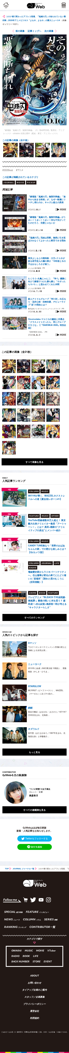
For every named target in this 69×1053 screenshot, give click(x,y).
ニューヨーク (35, 664)
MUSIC (29, 951)
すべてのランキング (34, 617)
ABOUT (34, 976)
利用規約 (34, 1018)
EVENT (48, 962)
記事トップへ (34, 30)
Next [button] (62, 792)
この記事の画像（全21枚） (16, 140)
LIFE (35, 956)
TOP (7, 868)
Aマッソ (32, 642)
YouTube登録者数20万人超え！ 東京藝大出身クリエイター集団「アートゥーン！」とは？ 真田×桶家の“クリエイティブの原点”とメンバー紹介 (47, 525)
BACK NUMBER (20, 962)
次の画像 (48, 30)
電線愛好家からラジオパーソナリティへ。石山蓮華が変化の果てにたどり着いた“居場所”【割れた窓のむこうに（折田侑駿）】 (47, 576)
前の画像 (20, 30)
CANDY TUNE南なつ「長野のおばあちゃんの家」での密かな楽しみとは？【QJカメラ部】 (47, 549)
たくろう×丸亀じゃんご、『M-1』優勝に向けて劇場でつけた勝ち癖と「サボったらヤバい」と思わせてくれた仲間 (47, 281)
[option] (10, 150)
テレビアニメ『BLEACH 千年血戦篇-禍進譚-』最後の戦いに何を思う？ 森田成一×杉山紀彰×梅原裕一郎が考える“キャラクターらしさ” (47, 602)
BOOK (26, 956)
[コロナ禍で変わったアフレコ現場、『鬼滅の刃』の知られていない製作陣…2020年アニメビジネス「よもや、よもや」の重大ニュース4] (9, 366)
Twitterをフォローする (36, 838)
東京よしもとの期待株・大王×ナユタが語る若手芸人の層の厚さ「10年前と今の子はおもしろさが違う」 (47, 261)
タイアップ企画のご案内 (34, 990)
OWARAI (16, 951)
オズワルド (33, 728)
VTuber (51, 951)
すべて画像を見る (34, 461)
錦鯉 (30, 707)
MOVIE (40, 951)
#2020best (7, 170)
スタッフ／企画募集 (34, 997)
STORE (36, 962)
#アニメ (19, 170)
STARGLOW (34, 686)
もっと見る (34, 752)
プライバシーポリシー (34, 1004)
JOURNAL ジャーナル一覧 (23, 868)
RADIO (15, 956)
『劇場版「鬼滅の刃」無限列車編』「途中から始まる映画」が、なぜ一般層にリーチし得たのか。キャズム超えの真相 (47, 199)
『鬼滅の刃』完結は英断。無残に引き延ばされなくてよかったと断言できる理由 (47, 239)
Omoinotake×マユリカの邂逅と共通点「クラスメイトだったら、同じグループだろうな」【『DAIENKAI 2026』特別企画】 (47, 323)
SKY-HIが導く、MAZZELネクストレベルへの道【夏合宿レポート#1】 (46, 497)
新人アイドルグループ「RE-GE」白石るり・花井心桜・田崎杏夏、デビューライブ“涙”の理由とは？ (47, 301)
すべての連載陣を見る (34, 809)
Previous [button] (5, 792)
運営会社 (34, 1011)
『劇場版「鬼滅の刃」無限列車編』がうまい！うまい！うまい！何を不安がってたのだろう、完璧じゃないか (47, 220)
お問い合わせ (34, 983)
